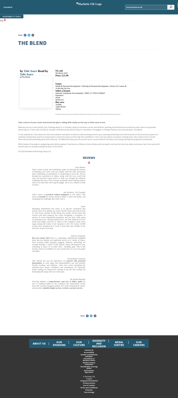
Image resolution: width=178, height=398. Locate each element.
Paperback (59, 95)
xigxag (58, 109)
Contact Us (89, 350)
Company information (89, 381)
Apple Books (60, 107)
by (22, 71)
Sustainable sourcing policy (89, 367)
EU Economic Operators (89, 371)
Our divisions (59, 343)
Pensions (89, 390)
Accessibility (89, 352)
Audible (58, 105)
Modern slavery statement (89, 363)
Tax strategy (89, 392)
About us (39, 343)
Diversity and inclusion (99, 343)
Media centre (119, 343)
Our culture (79, 343)
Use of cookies (89, 385)
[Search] (170, 7)
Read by (43, 71)
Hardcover (59, 100)
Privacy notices (89, 383)
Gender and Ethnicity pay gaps (89, 355)
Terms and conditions (89, 388)
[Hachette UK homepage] (89, 7)
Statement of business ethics (89, 359)
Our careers (139, 343)
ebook (57, 98)
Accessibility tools (12, 16)
